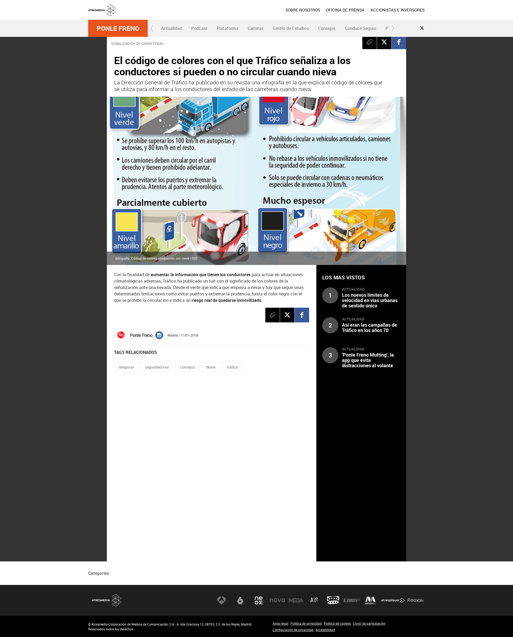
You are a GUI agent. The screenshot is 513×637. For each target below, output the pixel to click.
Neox (259, 600)
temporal (126, 367)
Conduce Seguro (360, 28)
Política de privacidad (306, 623)
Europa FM (352, 600)
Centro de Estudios (291, 28)
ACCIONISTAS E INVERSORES (398, 10)
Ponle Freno (118, 28)
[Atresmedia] (259, 14)
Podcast (199, 28)
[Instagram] (159, 335)
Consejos (327, 28)
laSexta (240, 600)
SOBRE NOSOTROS (302, 10)
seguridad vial (157, 367)
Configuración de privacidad (293, 630)
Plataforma (227, 28)
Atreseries (314, 600)
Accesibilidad (325, 630)
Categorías (98, 573)
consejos (187, 367)
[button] (152, 28)
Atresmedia (107, 600)
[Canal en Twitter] (422, 28)
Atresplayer (393, 600)
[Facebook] (399, 42)
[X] (384, 42)
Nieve (211, 367)
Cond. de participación (369, 623)
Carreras (255, 28)
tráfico (232, 367)
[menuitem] (302, 10)
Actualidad (171, 28)
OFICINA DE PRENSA (345, 10)
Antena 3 (221, 600)
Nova (277, 600)
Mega (296, 600)
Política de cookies (337, 623)
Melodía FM (370, 600)
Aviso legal (280, 623)
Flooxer (415, 600)
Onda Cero (333, 600)
